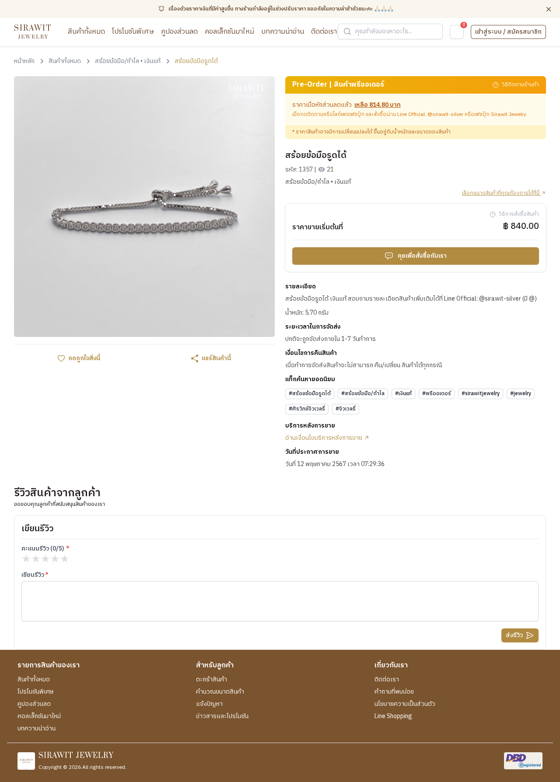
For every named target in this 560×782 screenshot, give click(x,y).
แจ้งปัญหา (209, 704)
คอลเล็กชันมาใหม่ (229, 32)
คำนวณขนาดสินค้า (220, 691)
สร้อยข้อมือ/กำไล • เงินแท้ (318, 182)
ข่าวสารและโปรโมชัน (222, 716)
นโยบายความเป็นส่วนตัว (404, 704)
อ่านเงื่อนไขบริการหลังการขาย (324, 438)
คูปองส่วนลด (179, 32)
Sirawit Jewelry (508, 114)
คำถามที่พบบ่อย (394, 691)
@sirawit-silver (445, 114)
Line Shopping (393, 716)
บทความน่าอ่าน (282, 32)
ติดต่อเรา (324, 32)
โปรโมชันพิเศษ (133, 32)
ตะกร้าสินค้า (211, 679)
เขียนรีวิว (32, 575)
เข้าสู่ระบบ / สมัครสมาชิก (508, 32)
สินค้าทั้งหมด (86, 32)
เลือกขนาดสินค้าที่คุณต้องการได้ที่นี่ (501, 193)
